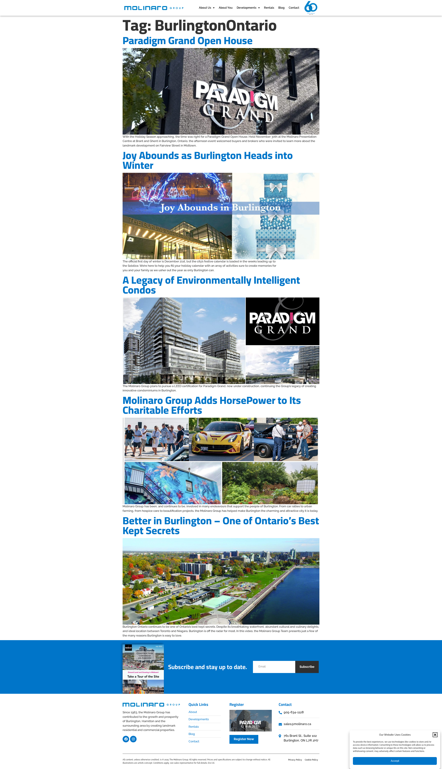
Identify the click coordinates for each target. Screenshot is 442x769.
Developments (246, 7)
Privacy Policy (295, 760)
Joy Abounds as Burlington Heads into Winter (208, 160)
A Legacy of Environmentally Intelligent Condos (211, 284)
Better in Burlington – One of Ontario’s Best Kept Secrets (221, 525)
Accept (395, 760)
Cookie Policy (311, 760)
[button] (435, 734)
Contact (294, 7)
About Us (205, 7)
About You (226, 7)
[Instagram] (133, 739)
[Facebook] (126, 739)
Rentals (269, 7)
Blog (281, 7)
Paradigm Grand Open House (188, 40)
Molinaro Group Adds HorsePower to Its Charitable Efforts (212, 405)
